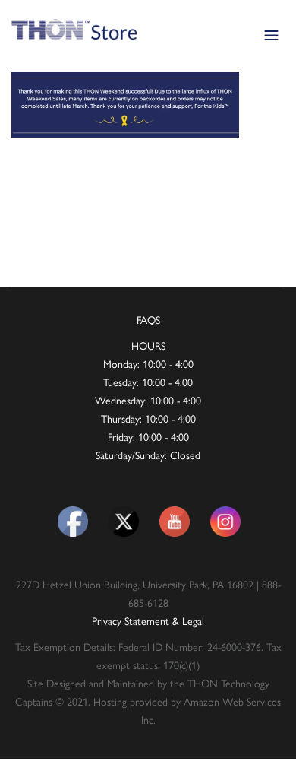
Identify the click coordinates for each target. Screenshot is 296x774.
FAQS (148, 319)
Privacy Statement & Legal (148, 620)
